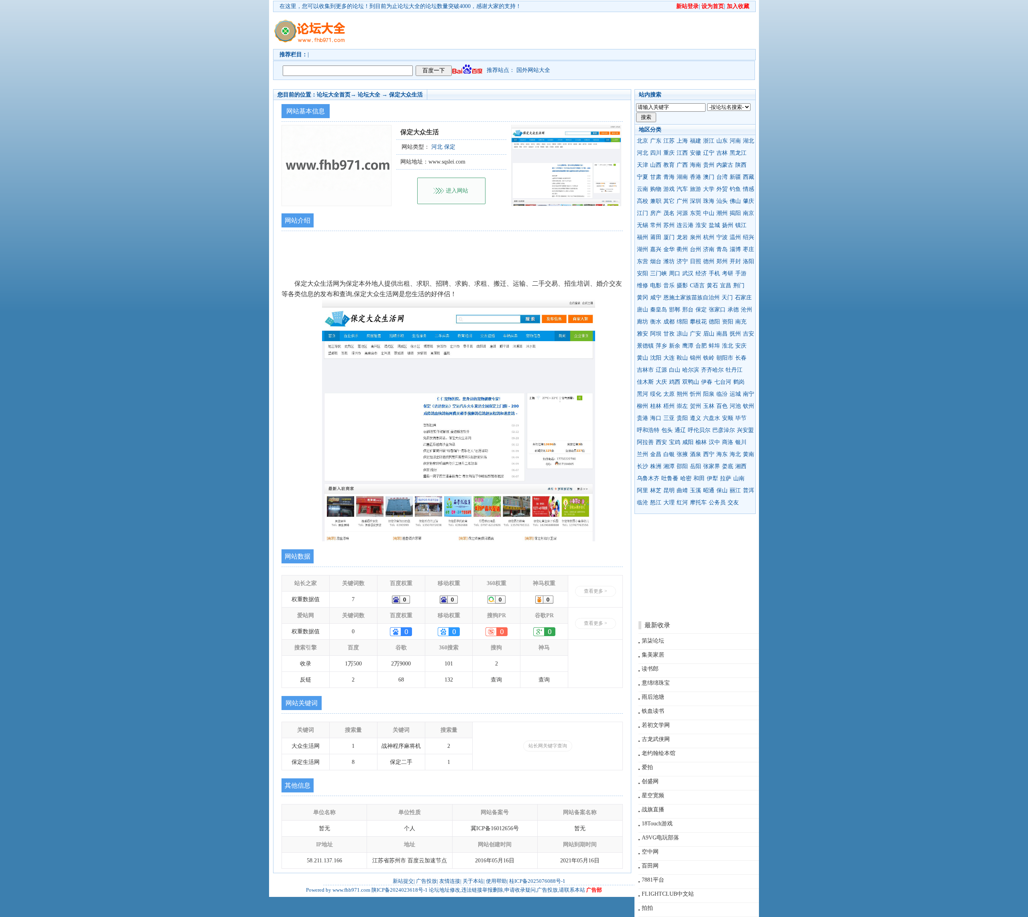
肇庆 (748, 201)
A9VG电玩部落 (660, 838)
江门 (642, 213)
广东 (655, 141)
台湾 (722, 177)
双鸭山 (690, 382)
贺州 (695, 406)
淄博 (735, 249)
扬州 (727, 225)
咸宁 (655, 298)
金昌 (655, 454)
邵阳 (682, 466)
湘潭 (669, 466)
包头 (667, 430)
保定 (701, 310)
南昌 (722, 334)
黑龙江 (738, 153)
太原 (669, 394)
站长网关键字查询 (547, 746)
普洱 (748, 490)
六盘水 (711, 418)
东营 (642, 261)
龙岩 (682, 237)
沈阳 (655, 358)
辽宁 (708, 153)
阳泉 (708, 394)
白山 (674, 370)
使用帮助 (496, 881)
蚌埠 (714, 346)
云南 (642, 189)
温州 (735, 237)
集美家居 (653, 655)
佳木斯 (645, 382)
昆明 (669, 490)
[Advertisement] (560, 30)
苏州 (669, 225)
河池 (735, 406)
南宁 (748, 394)
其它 (669, 201)
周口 (674, 273)
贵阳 (682, 418)
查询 (496, 680)
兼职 (655, 201)
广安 (695, 334)
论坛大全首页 (334, 95)
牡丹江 (734, 370)
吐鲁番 (669, 478)
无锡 (642, 225)
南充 (741, 322)
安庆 (741, 346)
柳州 (642, 406)
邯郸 (674, 310)
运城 (735, 394)
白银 (669, 454)
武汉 (687, 273)
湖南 (682, 177)
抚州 (735, 334)
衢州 (682, 249)
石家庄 (743, 298)
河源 (682, 213)
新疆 (735, 177)
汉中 (714, 442)
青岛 (722, 249)
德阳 (714, 322)
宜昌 (725, 285)
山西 (655, 165)
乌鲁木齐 (648, 478)
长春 (741, 358)
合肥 (701, 346)
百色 (722, 406)
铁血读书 (653, 711)
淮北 (727, 346)
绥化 (655, 394)
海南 (695, 165)
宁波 (722, 237)
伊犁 (712, 478)
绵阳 (682, 322)
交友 (733, 502)
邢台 (687, 310)
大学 (708, 189)
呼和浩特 (648, 430)
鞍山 (682, 358)
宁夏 (642, 177)
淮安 (701, 225)
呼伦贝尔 (699, 430)
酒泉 (695, 454)
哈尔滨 (690, 370)
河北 (642, 153)
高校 (642, 201)
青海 (669, 177)
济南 (708, 249)
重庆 (669, 153)
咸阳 (687, 442)
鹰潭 (687, 346)
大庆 (661, 382)
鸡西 (674, 382)
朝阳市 (724, 358)
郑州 (722, 261)
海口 (655, 418)
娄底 (727, 466)
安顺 (727, 418)
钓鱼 (735, 189)
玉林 (708, 406)
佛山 (735, 201)
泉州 (695, 237)
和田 (699, 478)
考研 (727, 273)
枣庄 (748, 249)
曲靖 (682, 490)
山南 (738, 478)
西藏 (748, 177)
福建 (695, 141)
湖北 (748, 141)
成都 (669, 322)
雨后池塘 (653, 697)
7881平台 (653, 880)
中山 (708, 213)
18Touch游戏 (657, 824)
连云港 (685, 225)
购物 (655, 189)
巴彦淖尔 (723, 430)
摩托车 (698, 502)
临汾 (722, 394)
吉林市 (645, 370)
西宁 (708, 454)
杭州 (708, 237)
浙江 (708, 141)
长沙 (642, 466)
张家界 (711, 466)
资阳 (727, 322)
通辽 (680, 430)
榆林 (701, 442)
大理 (669, 502)
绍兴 (748, 237)
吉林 (722, 153)
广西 (682, 165)
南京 (748, 213)
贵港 (642, 418)
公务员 (717, 502)
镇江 (741, 225)
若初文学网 (656, 725)
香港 (695, 177)
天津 (642, 165)
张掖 (682, 454)
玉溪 (695, 490)
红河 (682, 502)
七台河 (722, 382)
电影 (655, 285)
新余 (674, 346)
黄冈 (642, 298)
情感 (748, 189)
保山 (722, 490)
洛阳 (748, 261)
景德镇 (645, 346)
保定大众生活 (406, 95)
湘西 (741, 466)
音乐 (669, 285)
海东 (722, 454)
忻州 (695, 394)
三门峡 (658, 273)
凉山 (682, 334)
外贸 (722, 189)
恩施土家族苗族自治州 (691, 298)
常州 (655, 225)
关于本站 (473, 881)
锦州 (695, 358)
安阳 (642, 273)
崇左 (682, 406)
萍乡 (661, 346)
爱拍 (647, 767)
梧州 (669, 406)
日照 (695, 261)
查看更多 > (595, 591)
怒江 (655, 502)
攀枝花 (698, 322)
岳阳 (695, 466)
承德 (733, 310)
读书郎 (650, 669)
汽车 (682, 189)
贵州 (708, 165)
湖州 (642, 249)
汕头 (722, 201)
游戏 (669, 189)
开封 (735, 261)
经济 (701, 273)
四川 (655, 153)
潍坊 (669, 261)
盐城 (714, 225)
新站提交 (403, 881)
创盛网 (650, 781)
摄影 (682, 285)
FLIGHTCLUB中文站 (668, 894)
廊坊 (642, 322)
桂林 (655, 406)
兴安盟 (745, 430)
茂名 (669, 213)
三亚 (669, 418)
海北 (735, 454)
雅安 (642, 334)
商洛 (727, 442)
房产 (655, 213)
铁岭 (708, 358)
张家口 (717, 310)
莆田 (655, 237)
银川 (741, 442)
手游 (741, 273)
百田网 (650, 866)
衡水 (655, 322)
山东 (722, 141)
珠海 (708, 201)
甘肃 (655, 177)
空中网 (650, 852)
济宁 (682, 261)
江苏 (669, 141)
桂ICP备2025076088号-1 (537, 881)
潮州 (722, 213)
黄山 (642, 358)
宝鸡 (674, 442)
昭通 (708, 490)
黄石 (712, 285)
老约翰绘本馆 (658, 753)
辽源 (661, 370)
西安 (661, 442)
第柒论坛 (653, 641)
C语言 (697, 285)
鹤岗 (738, 382)
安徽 (695, 153)
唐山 (642, 310)
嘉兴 (655, 249)
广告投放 (426, 881)
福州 (642, 237)
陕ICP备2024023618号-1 (399, 890)
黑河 (642, 394)
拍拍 (647, 908)
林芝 (655, 490)
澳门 (708, 177)
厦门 (669, 237)
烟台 (655, 261)
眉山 (708, 334)
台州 (695, 249)
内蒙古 (724, 165)
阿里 (642, 490)
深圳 (695, 201)
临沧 (642, 502)
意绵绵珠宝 (656, 683)
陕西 (741, 165)
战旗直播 (653, 809)
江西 (682, 153)
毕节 (741, 418)
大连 (669, 358)
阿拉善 (645, 442)
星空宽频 (653, 795)
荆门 (738, 285)
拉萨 (725, 478)
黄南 (748, 454)
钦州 (748, 406)
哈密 (685, 478)
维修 (642, 285)
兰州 (642, 454)
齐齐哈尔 (712, 370)
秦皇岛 (658, 310)
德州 (708, 261)
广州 (682, 201)
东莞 (695, 213)
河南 (735, 141)
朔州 (682, 394)
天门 (727, 298)
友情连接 (449, 881)
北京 (642, 141)
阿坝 (655, 334)
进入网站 (457, 191)
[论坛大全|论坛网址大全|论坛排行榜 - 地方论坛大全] (309, 24)
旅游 (695, 189)
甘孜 (669, 334)
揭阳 (735, 213)
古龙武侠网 (656, 739)
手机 (714, 273)
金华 (669, 249)
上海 (682, 141)
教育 (669, 165)
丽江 (735, 490)
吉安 (748, 334)
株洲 (655, 466)
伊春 (706, 382)
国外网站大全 (533, 70)
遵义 (695, 418)
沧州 (746, 310)
